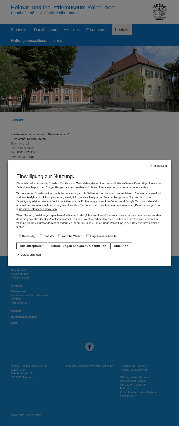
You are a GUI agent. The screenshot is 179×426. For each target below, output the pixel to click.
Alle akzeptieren (32, 246)
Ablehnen (121, 246)
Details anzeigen (31, 254)
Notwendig (28, 236)
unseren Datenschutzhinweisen (38, 209)
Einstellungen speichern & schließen (78, 246)
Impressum (160, 165)
